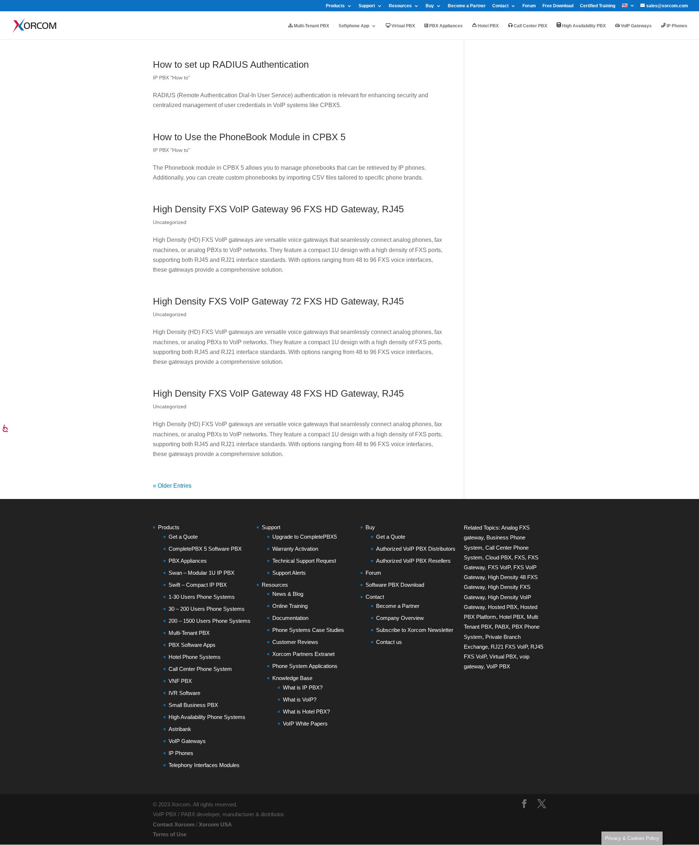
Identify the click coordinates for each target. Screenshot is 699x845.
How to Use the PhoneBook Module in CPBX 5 (249, 136)
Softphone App (354, 25)
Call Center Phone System (200, 669)
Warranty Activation (295, 549)
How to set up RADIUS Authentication (231, 64)
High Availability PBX (583, 25)
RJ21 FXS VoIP (509, 647)
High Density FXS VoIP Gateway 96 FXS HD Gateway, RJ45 (278, 209)
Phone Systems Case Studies (308, 630)
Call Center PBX (530, 25)
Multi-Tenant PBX (311, 25)
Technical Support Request (304, 561)
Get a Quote (183, 537)
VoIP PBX (498, 666)
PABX (502, 627)
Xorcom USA (215, 824)
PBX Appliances (445, 25)
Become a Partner (467, 6)
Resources (400, 6)
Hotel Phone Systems (195, 657)
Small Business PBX (193, 705)
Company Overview (400, 618)
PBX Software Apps (192, 645)
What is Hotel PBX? (306, 711)
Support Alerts (289, 573)
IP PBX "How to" (171, 77)
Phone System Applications (304, 666)
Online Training (290, 606)
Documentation (290, 618)
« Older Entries (172, 486)
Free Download (557, 6)
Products (335, 6)
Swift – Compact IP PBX (198, 585)
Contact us (389, 642)
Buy (430, 6)
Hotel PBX (488, 25)
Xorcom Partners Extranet (303, 654)
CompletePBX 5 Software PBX (205, 549)
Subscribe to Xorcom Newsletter (414, 630)
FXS (519, 557)
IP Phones (676, 25)
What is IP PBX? (303, 687)
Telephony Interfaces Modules (204, 765)
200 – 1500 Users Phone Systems (209, 621)
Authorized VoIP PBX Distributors (415, 549)
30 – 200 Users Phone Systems (207, 609)
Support (367, 6)
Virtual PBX (402, 25)
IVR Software (184, 693)
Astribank (180, 729)
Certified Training (597, 6)
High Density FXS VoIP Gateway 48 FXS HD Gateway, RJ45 (278, 393)
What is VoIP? (299, 699)
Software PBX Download (395, 585)
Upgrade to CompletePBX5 (304, 537)
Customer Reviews (295, 642)
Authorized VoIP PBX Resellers (413, 561)
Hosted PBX (502, 607)
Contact (500, 6)
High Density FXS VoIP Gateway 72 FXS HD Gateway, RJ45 (278, 301)
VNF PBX (180, 681)
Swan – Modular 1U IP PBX (201, 573)
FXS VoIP (499, 567)
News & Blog (287, 594)
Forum (529, 6)
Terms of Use (169, 834)
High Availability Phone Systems (207, 717)
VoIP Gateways (636, 25)
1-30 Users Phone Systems (202, 597)
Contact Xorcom (173, 824)
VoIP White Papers (305, 723)
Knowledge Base (292, 678)
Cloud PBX (498, 557)
